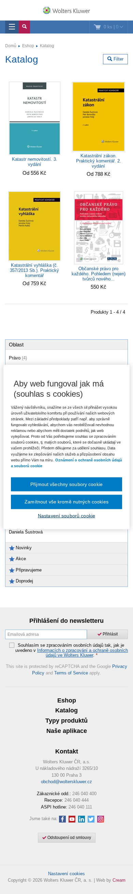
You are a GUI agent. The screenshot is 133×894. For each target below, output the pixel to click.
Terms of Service (71, 672)
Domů (10, 45)
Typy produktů (66, 720)
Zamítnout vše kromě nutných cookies (66, 501)
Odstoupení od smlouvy (68, 837)
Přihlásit (110, 634)
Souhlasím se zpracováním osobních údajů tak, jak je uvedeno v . (71, 650)
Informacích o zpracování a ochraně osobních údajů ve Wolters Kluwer (82, 653)
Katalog (47, 45)
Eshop (28, 45)
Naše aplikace (66, 730)
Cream (119, 880)
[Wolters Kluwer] (66, 10)
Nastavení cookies (66, 873)
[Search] (24, 27)
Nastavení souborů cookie (66, 515)
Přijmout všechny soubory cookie (66, 484)
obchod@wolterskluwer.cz (66, 781)
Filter (117, 59)
